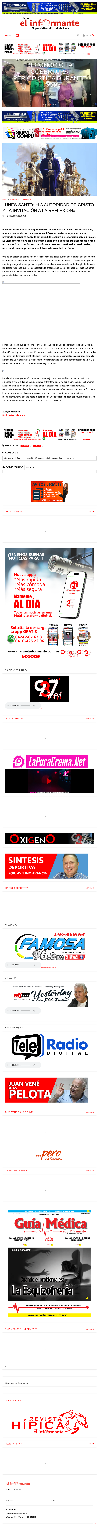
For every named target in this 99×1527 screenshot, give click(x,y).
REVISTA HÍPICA (13, 1444)
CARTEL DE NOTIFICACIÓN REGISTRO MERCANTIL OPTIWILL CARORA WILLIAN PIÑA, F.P (49, 75)
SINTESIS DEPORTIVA (16, 888)
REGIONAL (14, 199)
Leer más (49, 94)
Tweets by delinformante (13, 1400)
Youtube (52, 1501)
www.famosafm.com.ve (48, 968)
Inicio (4, 199)
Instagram (9, 1501)
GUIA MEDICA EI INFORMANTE (21, 1329)
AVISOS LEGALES (14, 718)
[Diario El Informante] (17, 36)
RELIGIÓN (27, 199)
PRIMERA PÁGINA (14, 512)
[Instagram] (78, 35)
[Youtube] (84, 35)
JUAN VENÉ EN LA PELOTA (19, 1112)
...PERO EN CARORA (16, 1170)
